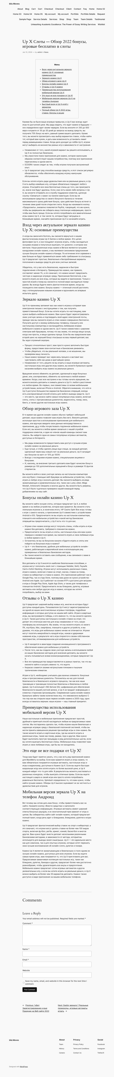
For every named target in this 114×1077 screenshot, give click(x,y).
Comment (27, 923)
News (46, 52)
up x (37, 426)
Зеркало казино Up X (52, 78)
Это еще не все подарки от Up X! (57, 95)
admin (40, 52)
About (20, 9)
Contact (77, 9)
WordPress (24, 1067)
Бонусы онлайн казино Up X (55, 84)
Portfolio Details (88, 14)
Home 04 (28, 14)
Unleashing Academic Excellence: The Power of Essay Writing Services (63, 24)
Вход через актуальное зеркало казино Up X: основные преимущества (57, 72)
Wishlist (101, 24)
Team (75, 19)
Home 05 (38, 14)
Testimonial (100, 19)
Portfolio (74, 14)
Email (25, 960)
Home (91, 9)
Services (53, 19)
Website (26, 970)
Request (101, 14)
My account (50, 14)
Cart (34, 9)
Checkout (48, 9)
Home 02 (101, 9)
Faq (85, 9)
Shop (61, 19)
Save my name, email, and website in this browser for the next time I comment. (56, 982)
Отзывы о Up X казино (52, 87)
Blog (27, 9)
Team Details (86, 19)
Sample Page (25, 19)
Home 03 (17, 14)
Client (68, 9)
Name (25, 949)
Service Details (40, 19)
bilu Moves (14, 4)
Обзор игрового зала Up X (54, 81)
